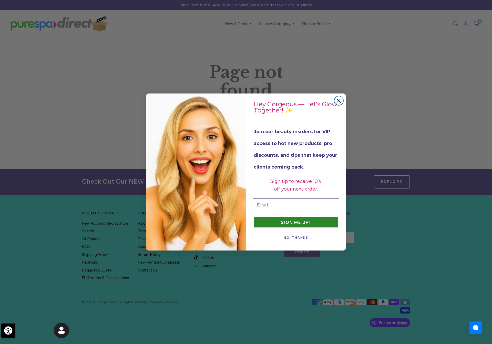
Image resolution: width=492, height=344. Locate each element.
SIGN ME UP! (296, 222)
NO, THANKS (296, 237)
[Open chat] (475, 327)
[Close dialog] (338, 100)
